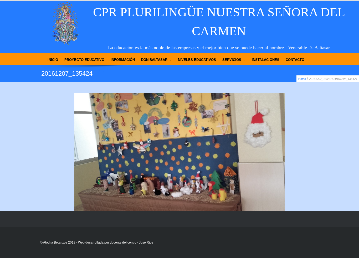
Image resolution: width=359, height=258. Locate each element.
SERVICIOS (231, 60)
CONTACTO (295, 60)
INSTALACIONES (265, 60)
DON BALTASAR (154, 60)
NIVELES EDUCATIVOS (197, 60)
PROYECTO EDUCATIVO (84, 60)
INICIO (53, 60)
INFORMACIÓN (123, 60)
